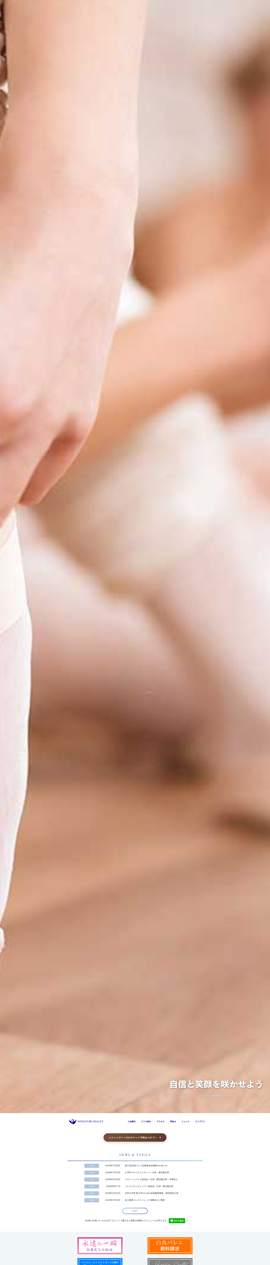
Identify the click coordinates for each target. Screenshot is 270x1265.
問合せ (173, 1121)
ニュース (186, 1121)
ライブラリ (200, 1121)
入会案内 (132, 1121)
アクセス (161, 1121)
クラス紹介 (146, 1121)
